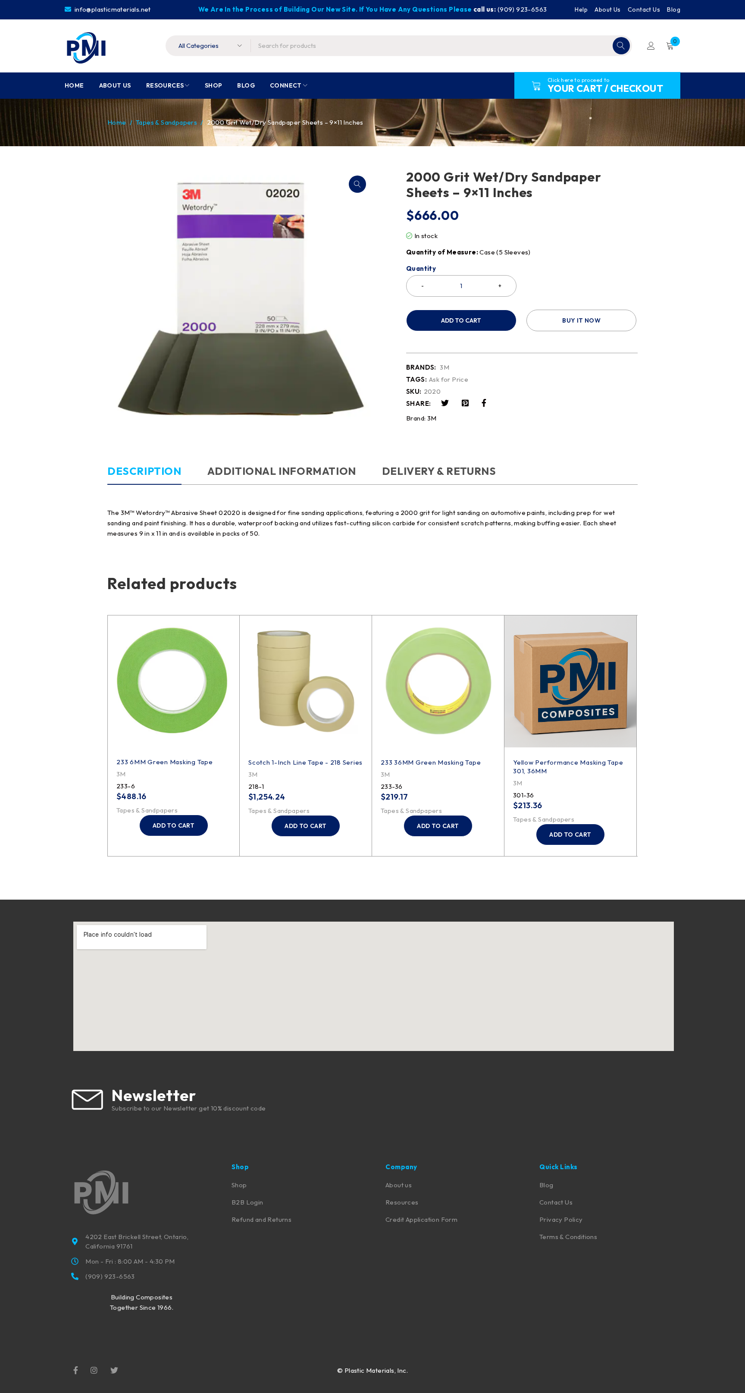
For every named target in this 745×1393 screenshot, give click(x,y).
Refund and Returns (261, 1219)
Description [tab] (144, 471)
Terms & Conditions (568, 1237)
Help (581, 9)
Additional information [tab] (281, 471)
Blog (673, 9)
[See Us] (94, 1369)
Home (116, 122)
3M (444, 367)
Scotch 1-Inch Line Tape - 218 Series (305, 762)
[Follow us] (114, 1369)
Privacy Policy (561, 1219)
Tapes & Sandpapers (166, 122)
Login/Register (651, 45)
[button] (357, 184)
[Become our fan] (75, 1369)
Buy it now (581, 320)
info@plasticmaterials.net (111, 9)
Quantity (421, 269)
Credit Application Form (421, 1219)
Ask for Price (448, 379)
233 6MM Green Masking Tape (164, 762)
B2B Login (247, 1202)
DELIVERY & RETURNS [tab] (439, 471)
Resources (402, 1202)
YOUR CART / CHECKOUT (605, 88)
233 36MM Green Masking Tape (431, 762)
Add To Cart (461, 320)
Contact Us (644, 9)
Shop (239, 1185)
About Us (607, 9)
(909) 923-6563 (522, 9)
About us (398, 1185)
